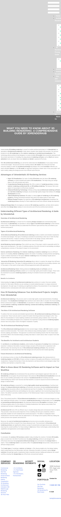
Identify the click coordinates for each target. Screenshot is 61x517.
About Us (57, 118)
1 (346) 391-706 (55, 485)
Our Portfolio (41, 484)
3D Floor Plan (5, 494)
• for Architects (17, 468)
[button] (53, 8)
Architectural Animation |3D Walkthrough (5, 487)
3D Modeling (4, 483)
